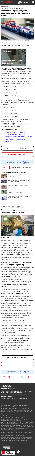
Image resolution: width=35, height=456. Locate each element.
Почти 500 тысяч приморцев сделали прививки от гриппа (18, 197)
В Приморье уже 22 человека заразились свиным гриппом (14, 133)
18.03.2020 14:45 (5, 7)
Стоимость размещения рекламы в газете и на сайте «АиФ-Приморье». (16, 391)
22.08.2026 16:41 (5, 206)
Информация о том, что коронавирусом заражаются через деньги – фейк (18, 186)
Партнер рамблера (16, 447)
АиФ (12, 237)
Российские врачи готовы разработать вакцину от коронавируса (18, 191)
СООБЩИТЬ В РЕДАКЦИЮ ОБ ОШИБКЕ (14, 399)
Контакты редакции (8, 388)
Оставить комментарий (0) (17, 154)
